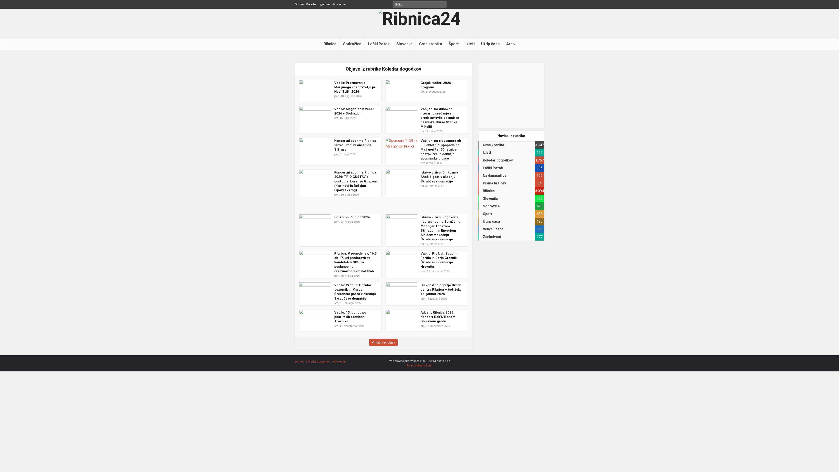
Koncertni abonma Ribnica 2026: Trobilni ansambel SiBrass (355, 145)
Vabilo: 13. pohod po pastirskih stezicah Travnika (350, 317)
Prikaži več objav (383, 342)
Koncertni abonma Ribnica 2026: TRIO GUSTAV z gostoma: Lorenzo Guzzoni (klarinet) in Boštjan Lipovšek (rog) (355, 181)
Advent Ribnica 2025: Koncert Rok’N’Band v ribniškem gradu (438, 317)
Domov (299, 4)
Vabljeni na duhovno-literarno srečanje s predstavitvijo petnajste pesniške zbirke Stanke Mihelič (440, 118)
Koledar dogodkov (318, 4)
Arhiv (510, 44)
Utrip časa (490, 44)
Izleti (470, 44)
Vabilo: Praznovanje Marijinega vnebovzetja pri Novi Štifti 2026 (355, 87)
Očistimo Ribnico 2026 (352, 217)
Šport (454, 44)
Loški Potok (379, 44)
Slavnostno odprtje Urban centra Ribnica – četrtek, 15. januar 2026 (441, 289)
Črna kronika (430, 44)
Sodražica (352, 44)
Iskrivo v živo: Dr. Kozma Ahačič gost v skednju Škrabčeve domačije (439, 176)
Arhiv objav (339, 4)
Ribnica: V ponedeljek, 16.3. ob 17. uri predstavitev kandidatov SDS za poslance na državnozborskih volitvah (356, 262)
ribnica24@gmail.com (419, 365)
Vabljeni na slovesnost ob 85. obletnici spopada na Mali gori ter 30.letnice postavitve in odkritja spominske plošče (441, 149)
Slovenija (404, 44)
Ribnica (330, 44)
